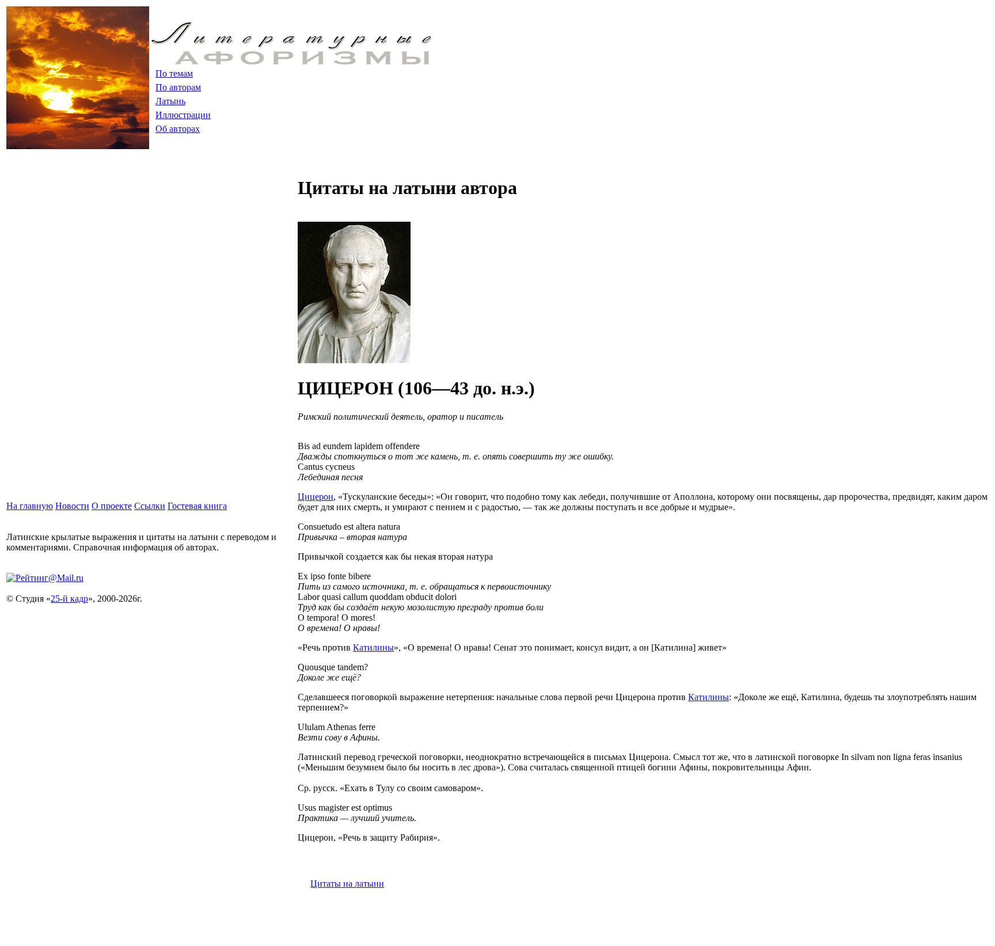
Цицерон (315, 497)
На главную (29, 506)
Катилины (373, 647)
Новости (72, 506)
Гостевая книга (197, 506)
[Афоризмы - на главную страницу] (291, 61)
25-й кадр (69, 598)
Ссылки (149, 506)
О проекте (112, 506)
